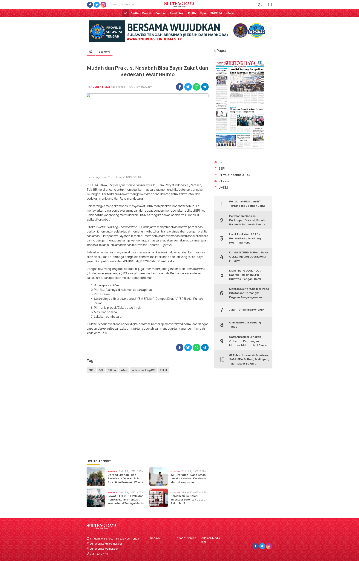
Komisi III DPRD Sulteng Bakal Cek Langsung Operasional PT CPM (249, 256)
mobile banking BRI (143, 370)
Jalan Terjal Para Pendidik (246, 310)
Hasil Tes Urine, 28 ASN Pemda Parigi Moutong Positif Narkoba (245, 238)
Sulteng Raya (101, 87)
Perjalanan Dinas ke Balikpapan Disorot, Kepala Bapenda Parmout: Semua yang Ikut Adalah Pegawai (247, 220)
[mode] (260, 4)
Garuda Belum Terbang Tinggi (245, 324)
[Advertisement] (148, 415)
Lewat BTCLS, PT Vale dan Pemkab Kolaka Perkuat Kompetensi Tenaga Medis (126, 499)
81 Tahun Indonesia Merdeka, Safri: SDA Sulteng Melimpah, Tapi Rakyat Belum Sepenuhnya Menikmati (249, 359)
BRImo (112, 370)
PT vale (224, 181)
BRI (101, 370)
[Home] (125, 13)
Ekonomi (104, 51)
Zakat (163, 370)
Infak (123, 370)
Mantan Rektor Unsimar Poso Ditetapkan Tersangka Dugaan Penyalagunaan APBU (249, 293)
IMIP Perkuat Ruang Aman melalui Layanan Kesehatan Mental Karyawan (189, 478)
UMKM (223, 187)
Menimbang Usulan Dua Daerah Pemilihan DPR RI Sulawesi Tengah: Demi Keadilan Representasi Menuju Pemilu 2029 (245, 275)
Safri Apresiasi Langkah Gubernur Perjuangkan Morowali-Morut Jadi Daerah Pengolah (248, 341)
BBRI (91, 370)
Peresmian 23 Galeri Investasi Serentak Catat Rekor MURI (188, 499)
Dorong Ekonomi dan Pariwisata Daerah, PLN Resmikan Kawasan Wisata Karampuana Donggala (126, 478)
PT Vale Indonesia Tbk (234, 175)
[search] (270, 4)
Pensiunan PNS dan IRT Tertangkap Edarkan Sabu (247, 203)
